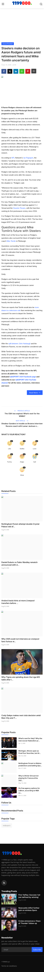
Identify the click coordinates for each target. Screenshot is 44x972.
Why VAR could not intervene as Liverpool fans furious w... (20, 640)
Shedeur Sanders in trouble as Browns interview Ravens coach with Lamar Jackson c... (22, 424)
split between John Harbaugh (19, 344)
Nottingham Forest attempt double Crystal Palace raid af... (20, 525)
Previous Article (23, 411)
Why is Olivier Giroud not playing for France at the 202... (28, 778)
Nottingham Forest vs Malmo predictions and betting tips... (30, 764)
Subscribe (37, 949)
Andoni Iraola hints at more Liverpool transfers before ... (17, 601)
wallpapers (6, 825)
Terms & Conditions (9, 966)
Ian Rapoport (28, 158)
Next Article (20, 421)
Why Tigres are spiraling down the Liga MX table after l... (20, 678)
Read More (33, 393)
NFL (13, 158)
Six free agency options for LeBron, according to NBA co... (29, 790)
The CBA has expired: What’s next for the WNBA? (22, 414)
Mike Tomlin (11, 241)
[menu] (3, 4)
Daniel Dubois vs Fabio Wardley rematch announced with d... (19, 563)
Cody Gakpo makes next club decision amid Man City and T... (21, 716)
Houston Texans (19, 208)
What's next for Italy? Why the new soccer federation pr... (30, 739)
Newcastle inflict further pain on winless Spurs (28, 909)
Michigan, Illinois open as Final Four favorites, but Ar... (29, 752)
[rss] (4, 883)
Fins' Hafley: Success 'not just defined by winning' (29, 896)
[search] (41, 4)
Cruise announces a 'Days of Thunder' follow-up (29, 922)
